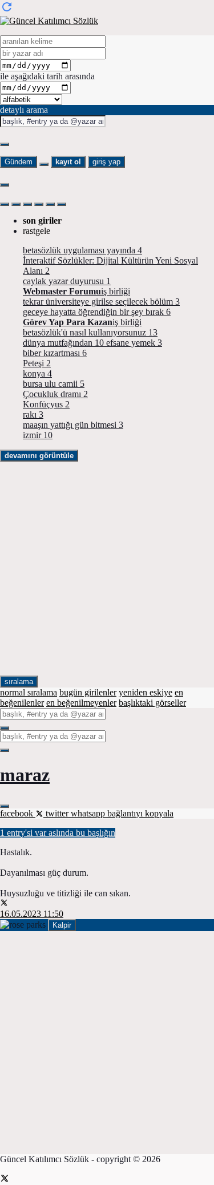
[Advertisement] (107, 569)
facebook (17, 813)
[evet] (4, 728)
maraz (25, 775)
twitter (57, 813)
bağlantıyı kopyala (140, 813)
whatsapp (89, 813)
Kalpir (62, 925)
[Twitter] (4, 1179)
